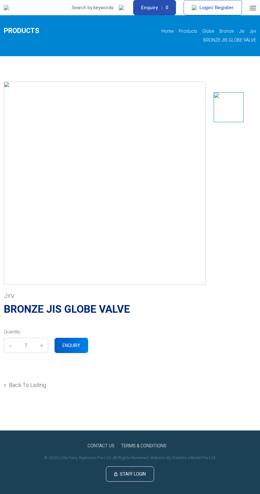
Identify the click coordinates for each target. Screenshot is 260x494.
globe (208, 31)
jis (241, 31)
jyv (253, 31)
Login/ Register (216, 7)
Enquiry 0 (154, 7)
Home (167, 31)
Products (188, 31)
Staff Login (130, 474)
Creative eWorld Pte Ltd (193, 458)
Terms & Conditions (143, 446)
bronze (226, 31)
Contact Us (101, 446)
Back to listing (27, 385)
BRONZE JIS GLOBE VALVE (229, 40)
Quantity (12, 332)
